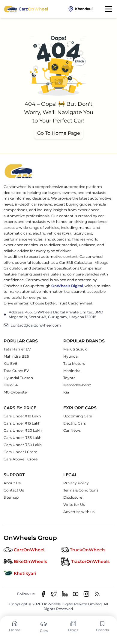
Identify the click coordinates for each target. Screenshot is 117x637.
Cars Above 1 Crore (21, 459)
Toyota (69, 378)
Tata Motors (74, 363)
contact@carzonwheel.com (36, 325)
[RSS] (97, 594)
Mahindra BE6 (16, 356)
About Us (12, 483)
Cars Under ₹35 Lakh (22, 437)
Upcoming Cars (77, 416)
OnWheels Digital (67, 286)
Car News (72, 430)
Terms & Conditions (80, 490)
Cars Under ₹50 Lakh (23, 444)
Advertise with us (78, 511)
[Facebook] (43, 594)
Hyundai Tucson (18, 378)
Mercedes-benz (77, 385)
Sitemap (11, 497)
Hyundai (71, 356)
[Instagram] (86, 594)
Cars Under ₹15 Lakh (22, 423)
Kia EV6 (10, 363)
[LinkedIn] (65, 594)
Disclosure (72, 497)
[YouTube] (76, 594)
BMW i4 (11, 385)
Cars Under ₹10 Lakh (22, 416)
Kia (66, 392)
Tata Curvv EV (16, 370)
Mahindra (71, 370)
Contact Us (14, 490)
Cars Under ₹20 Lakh (23, 430)
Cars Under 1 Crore (20, 452)
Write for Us (74, 504)
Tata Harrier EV (17, 349)
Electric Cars (74, 423)
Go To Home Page (58, 133)
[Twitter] (54, 594)
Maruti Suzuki (75, 349)
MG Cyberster (16, 392)
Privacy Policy (76, 483)
